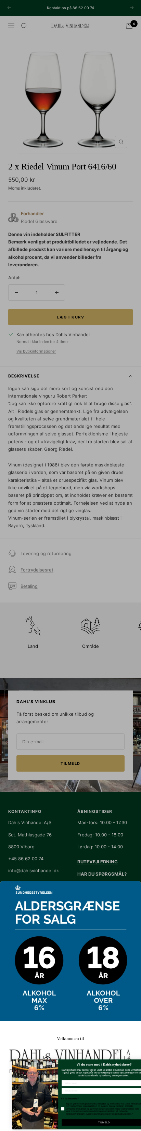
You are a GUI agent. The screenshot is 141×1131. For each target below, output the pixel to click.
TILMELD (93, 1122)
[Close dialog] (136, 1062)
